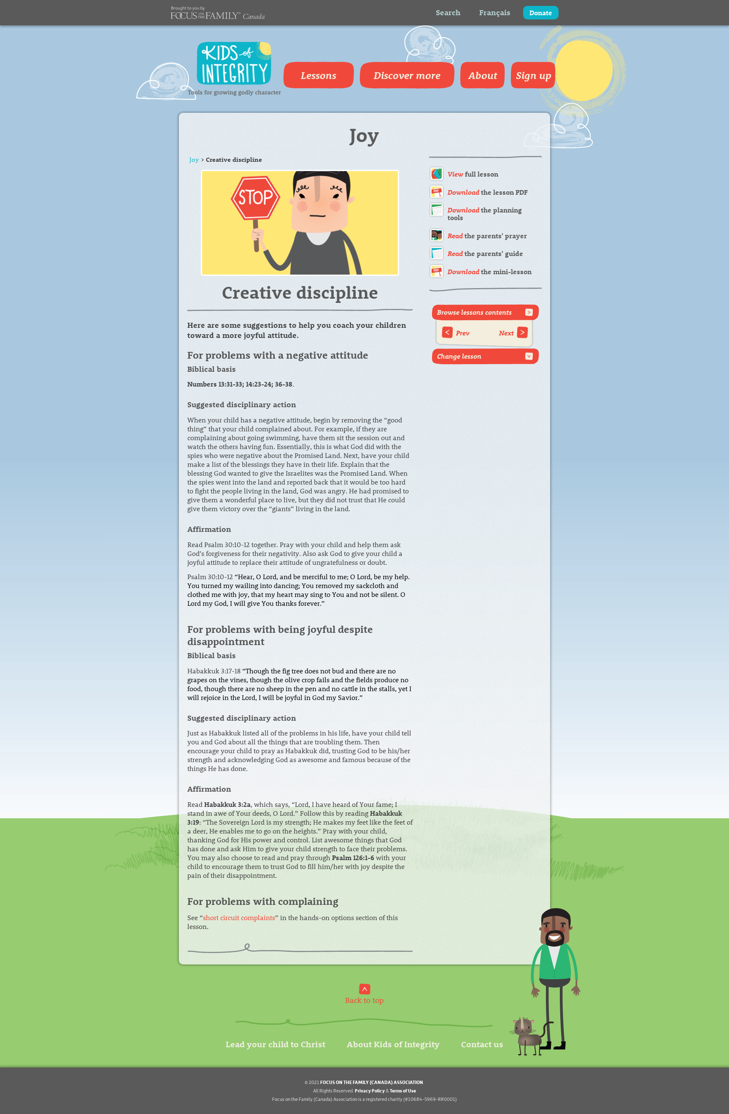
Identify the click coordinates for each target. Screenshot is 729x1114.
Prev (463, 332)
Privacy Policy (370, 1090)
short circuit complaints (239, 917)
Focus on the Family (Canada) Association (371, 1082)
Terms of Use (403, 1090)
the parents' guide (485, 253)
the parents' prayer (487, 235)
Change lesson (459, 355)
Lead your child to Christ (275, 1043)
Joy (194, 159)
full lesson (473, 173)
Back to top (364, 1000)
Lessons (318, 75)
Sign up (533, 75)
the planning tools (485, 213)
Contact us (482, 1043)
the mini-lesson (490, 271)
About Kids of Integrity (393, 1043)
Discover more (407, 75)
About (482, 75)
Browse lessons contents (474, 312)
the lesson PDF (488, 192)
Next (506, 332)
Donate (540, 12)
